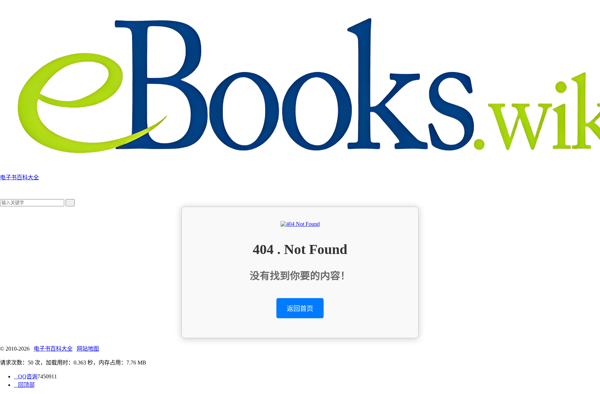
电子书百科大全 (53, 349)
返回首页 (300, 308)
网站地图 (88, 349)
